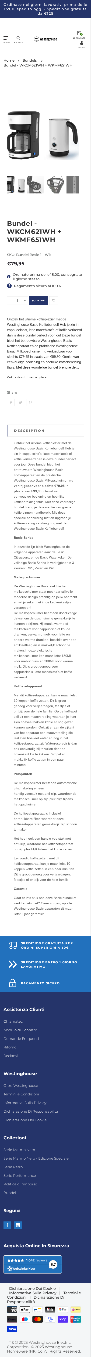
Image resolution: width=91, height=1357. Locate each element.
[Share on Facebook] (10, 402)
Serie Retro (13, 1167)
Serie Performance (20, 1175)
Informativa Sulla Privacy (25, 1103)
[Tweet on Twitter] (20, 402)
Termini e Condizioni (21, 1094)
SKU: (11, 255)
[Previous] (13, 125)
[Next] (73, 125)
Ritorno (10, 1047)
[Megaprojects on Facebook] (7, 1225)
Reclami (11, 1056)
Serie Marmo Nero (19, 1149)
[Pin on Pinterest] (30, 402)
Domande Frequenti (21, 1038)
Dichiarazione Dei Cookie (25, 1120)
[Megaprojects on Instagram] (18, 1225)
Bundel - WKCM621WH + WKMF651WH (38, 65)
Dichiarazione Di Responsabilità (31, 1111)
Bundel (10, 1193)
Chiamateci (14, 1021)
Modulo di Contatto (20, 1030)
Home (9, 60)
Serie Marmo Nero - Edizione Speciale (36, 1158)
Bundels (29, 60)
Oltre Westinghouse (21, 1085)
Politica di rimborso (20, 1184)
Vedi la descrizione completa (26, 377)
